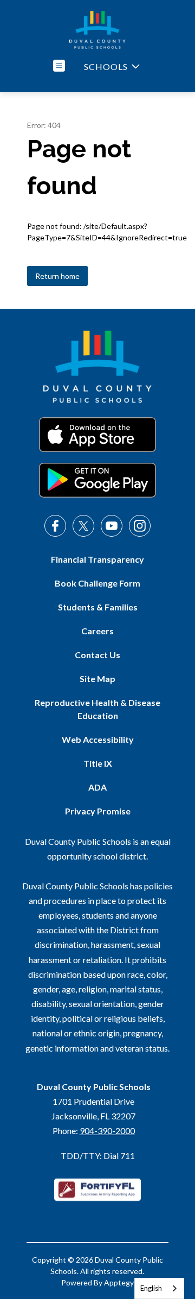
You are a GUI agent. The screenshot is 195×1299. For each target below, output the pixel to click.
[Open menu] (59, 66)
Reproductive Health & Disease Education (97, 709)
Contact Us (97, 655)
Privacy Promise (98, 811)
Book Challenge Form (97, 583)
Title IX (97, 763)
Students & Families (98, 607)
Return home (57, 276)
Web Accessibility (98, 739)
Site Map (97, 678)
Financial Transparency (97, 559)
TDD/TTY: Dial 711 (98, 1155)
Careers (97, 631)
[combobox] (159, 1288)
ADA (97, 787)
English (151, 1288)
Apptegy (119, 1282)
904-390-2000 (107, 1130)
